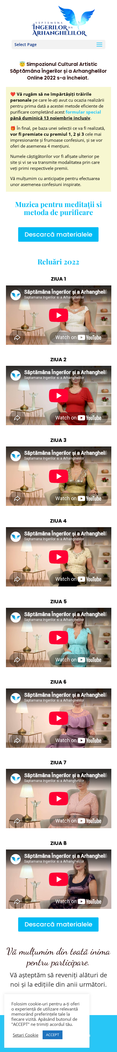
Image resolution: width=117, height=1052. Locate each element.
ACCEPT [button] (52, 1034)
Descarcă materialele (58, 234)
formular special (82, 112)
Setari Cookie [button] (25, 1035)
